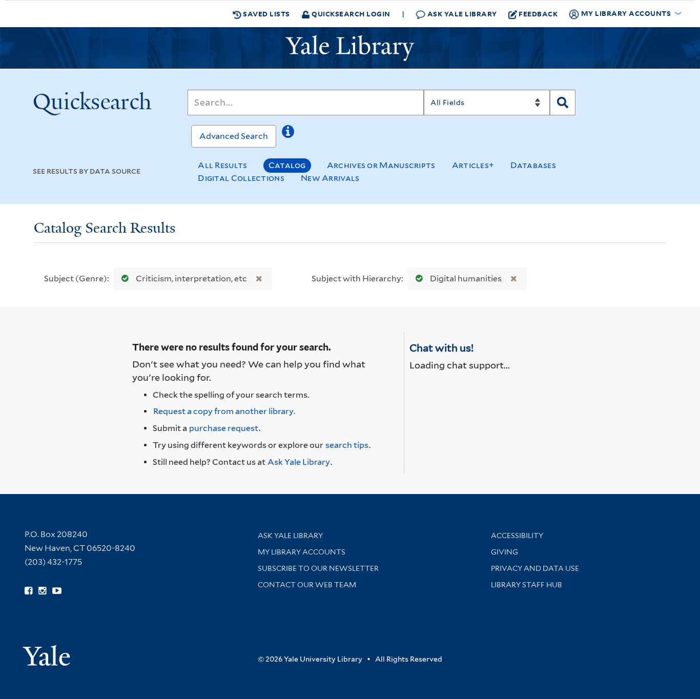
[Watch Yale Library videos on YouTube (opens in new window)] (56, 590)
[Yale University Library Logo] (350, 48)
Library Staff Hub (526, 585)
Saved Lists (265, 13)
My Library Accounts (301, 552)
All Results (222, 165)
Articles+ (473, 165)
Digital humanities (465, 278)
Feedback (538, 13)
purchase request (223, 428)
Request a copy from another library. (224, 411)
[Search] (562, 102)
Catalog (287, 165)
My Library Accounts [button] (626, 13)
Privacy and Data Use (535, 568)
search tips (346, 445)
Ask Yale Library (461, 13)
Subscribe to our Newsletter (318, 568)
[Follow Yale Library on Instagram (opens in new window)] (42, 590)
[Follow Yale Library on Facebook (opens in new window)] (28, 590)
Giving (504, 552)
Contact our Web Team (307, 585)
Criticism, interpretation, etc (191, 278)
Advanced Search (233, 136)
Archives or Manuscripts (381, 165)
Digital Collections (241, 178)
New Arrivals (330, 178)
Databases (533, 165)
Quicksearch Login (350, 13)
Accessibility (517, 535)
